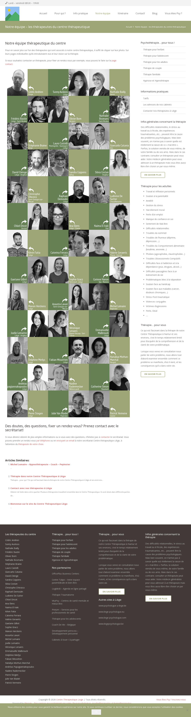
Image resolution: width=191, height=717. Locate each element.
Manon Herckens (13, 631)
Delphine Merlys (13, 655)
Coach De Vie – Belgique (64, 624)
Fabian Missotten (13, 658)
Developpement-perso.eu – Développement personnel (65, 632)
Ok (96, 712)
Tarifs (146, 98)
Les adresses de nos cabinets (157, 104)
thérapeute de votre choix (30, 444)
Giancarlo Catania (13, 571)
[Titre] (12, 14)
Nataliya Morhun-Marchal (17, 662)
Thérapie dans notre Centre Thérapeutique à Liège (38, 476)
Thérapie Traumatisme (63, 594)
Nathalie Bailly (12, 548)
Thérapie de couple (152, 68)
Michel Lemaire (12, 639)
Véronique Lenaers (14, 647)
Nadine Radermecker (15, 670)
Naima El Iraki (12, 607)
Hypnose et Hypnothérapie (156, 80)
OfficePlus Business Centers (65, 573)
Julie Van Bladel (12, 678)
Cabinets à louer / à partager (66, 639)
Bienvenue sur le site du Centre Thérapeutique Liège (38, 503)
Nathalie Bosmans (14, 560)
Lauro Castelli (11, 568)
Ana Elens (10, 603)
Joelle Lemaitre (12, 643)
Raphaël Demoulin (14, 591)
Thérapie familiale (151, 74)
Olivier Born (11, 556)
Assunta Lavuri (12, 635)
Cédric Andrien (12, 540)
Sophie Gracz (11, 627)
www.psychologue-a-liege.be (112, 605)
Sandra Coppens (13, 579)
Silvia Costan (11, 583)
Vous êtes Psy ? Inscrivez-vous (171, 699)
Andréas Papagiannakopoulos (19, 666)
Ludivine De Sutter (14, 595)
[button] (67, 13)
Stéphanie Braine (13, 564)
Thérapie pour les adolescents (66, 618)
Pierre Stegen (11, 674)
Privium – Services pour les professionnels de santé (65, 611)
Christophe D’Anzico (15, 587)
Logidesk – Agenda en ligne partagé (69, 588)
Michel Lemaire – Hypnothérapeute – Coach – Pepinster (40, 464)
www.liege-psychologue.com (112, 617)
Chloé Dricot (11, 599)
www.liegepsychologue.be (111, 623)
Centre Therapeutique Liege (69, 699)
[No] (187, 710)
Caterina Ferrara (13, 615)
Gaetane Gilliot (12, 623)
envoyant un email (65, 440)
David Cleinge (11, 575)
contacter (105, 437)
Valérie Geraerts (13, 619)
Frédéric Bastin (12, 552)
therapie (9, 447)
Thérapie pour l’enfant (153, 49)
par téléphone (43, 440)
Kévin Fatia (10, 611)
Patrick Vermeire (13, 682)
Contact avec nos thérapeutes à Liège (31, 488)
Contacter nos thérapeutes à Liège (160, 110)
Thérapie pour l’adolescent (156, 55)
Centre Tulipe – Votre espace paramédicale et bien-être (66, 581)
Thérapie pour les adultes (155, 62)
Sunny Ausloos (12, 544)
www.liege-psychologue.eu (111, 611)
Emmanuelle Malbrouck (16, 651)
